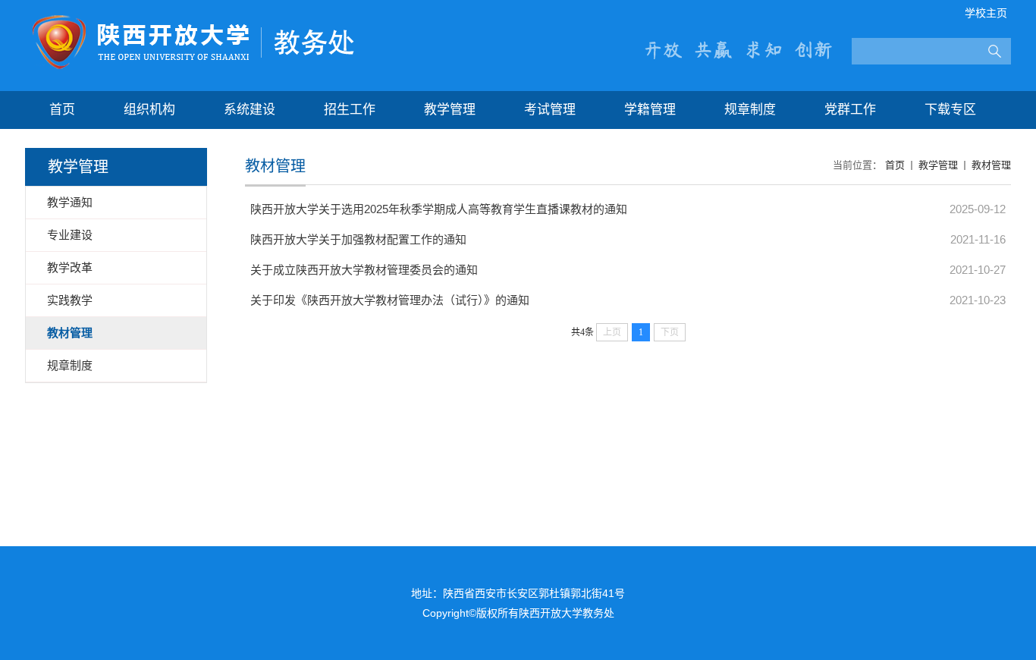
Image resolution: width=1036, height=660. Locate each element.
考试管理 (550, 109)
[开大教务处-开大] (193, 20)
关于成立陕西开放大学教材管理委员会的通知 (364, 269)
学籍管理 (650, 109)
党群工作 (850, 109)
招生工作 (349, 109)
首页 (62, 109)
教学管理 (450, 109)
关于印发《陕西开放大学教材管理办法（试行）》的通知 (389, 300)
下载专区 (950, 109)
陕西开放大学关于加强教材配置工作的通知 (358, 239)
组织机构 (149, 109)
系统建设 (249, 109)
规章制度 (750, 109)
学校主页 (986, 13)
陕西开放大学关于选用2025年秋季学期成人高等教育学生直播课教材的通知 (438, 209)
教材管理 (991, 165)
